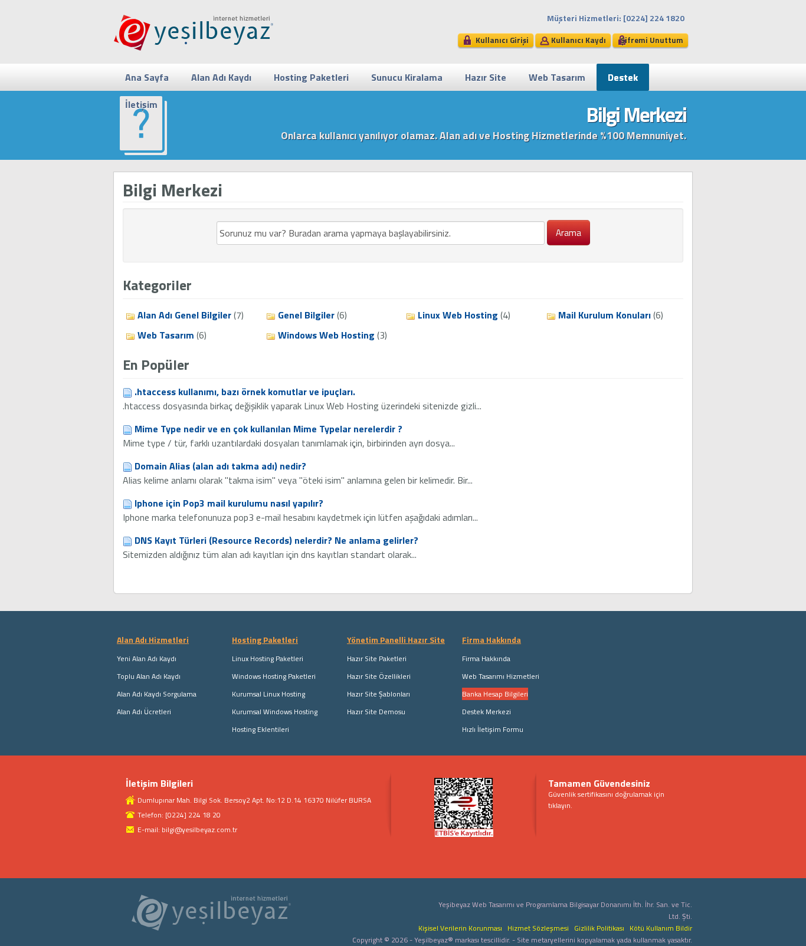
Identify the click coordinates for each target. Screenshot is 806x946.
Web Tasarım (557, 77)
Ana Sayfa (147, 77)
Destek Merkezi (486, 711)
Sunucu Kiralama (407, 77)
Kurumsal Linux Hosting (268, 693)
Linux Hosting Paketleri (267, 658)
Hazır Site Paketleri (377, 658)
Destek (623, 77)
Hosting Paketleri (311, 77)
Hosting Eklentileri (260, 729)
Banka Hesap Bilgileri (495, 693)
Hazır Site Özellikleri (379, 676)
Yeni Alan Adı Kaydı (146, 658)
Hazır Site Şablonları (378, 693)
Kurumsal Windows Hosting (274, 711)
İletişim (141, 104)
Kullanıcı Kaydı (578, 40)
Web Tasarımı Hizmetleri (500, 676)
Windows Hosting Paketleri (274, 676)
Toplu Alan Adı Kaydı (149, 676)
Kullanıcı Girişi (502, 40)
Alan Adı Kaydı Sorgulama (156, 693)
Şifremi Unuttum (652, 40)
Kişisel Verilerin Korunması (460, 928)
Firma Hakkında (486, 658)
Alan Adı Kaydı (221, 77)
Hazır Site (485, 77)
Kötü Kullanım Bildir (661, 928)
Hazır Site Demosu (376, 711)
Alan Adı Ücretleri (144, 711)
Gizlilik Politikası (599, 928)
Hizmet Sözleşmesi (538, 928)
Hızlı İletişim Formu (492, 729)
